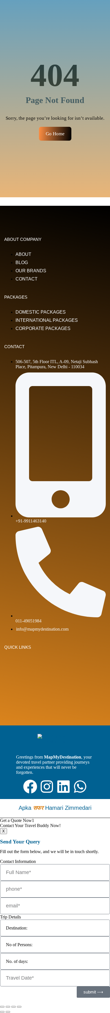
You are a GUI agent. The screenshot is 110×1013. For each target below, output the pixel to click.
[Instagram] (47, 786)
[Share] (13, 1007)
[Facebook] (30, 786)
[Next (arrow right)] (8, 1012)
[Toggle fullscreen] (8, 1007)
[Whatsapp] (80, 786)
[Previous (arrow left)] (2, 1012)
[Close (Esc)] (19, 1007)
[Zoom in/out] (2, 1007)
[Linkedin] (63, 786)
